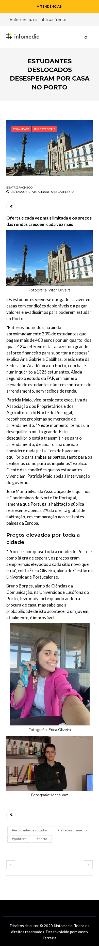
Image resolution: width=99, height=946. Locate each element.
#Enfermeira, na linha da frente (37, 19)
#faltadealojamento (72, 830)
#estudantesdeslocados (29, 830)
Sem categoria (44, 129)
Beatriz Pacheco (19, 187)
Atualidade (21, 129)
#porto (42, 839)
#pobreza (19, 839)
